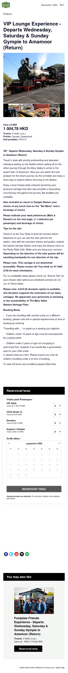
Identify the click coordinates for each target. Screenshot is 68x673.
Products (7, 13)
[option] (11, 110)
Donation (15, 421)
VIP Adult (16, 404)
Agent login (60, 667)
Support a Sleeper (16, 430)
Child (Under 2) (14, 413)
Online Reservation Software (30, 667)
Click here (51, 364)
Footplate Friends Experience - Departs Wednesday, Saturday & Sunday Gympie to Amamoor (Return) (31, 626)
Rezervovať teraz (28, 648)
